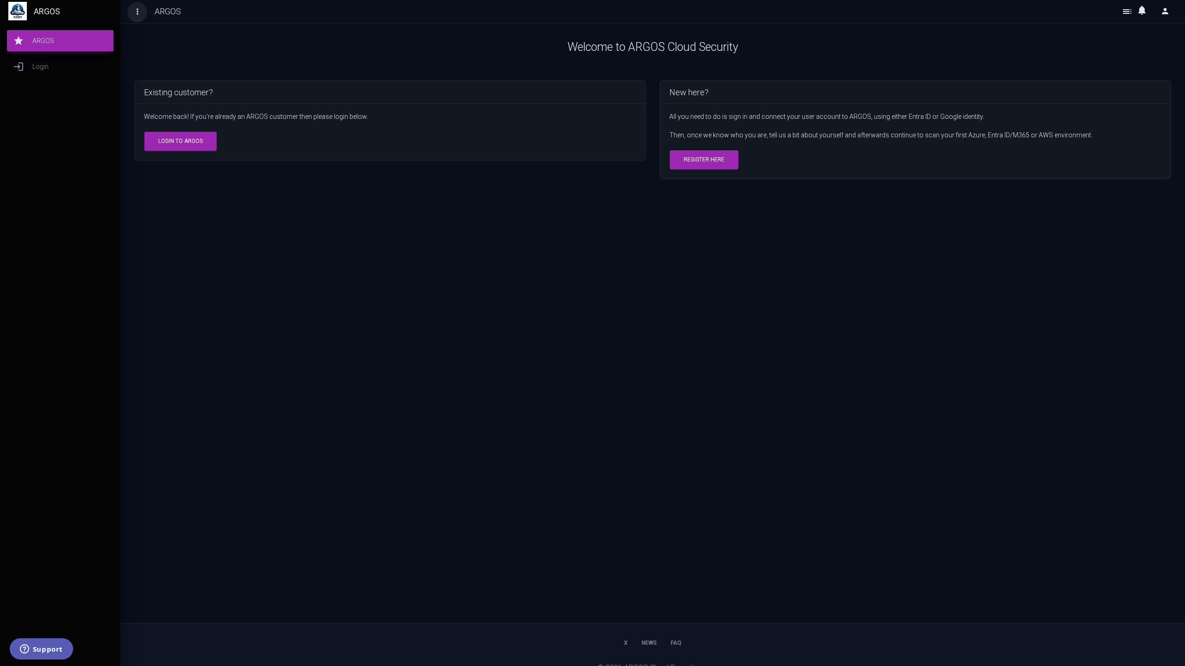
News (649, 643)
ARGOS (47, 11)
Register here (704, 159)
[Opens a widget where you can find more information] (41, 649)
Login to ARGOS (180, 141)
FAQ (676, 643)
